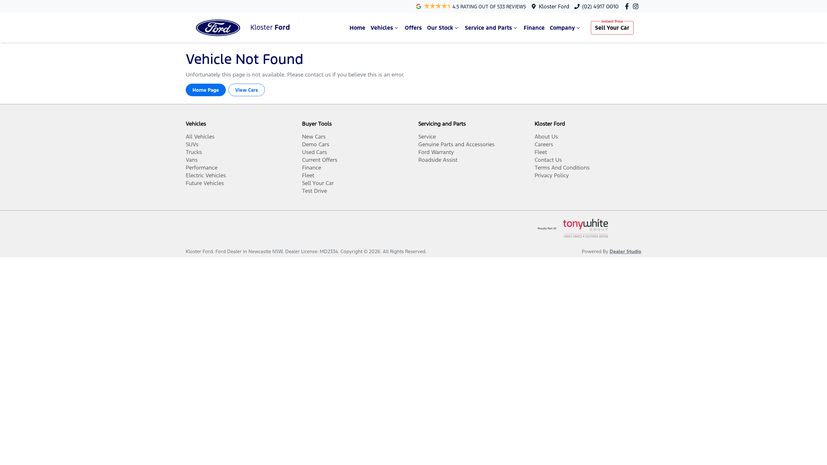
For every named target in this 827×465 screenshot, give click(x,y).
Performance (201, 167)
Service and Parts (488, 27)
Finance (534, 27)
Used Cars (314, 152)
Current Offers (319, 159)
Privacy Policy (552, 175)
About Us (546, 136)
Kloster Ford (554, 6)
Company (562, 27)
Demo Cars (315, 144)
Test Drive (314, 190)
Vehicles (382, 27)
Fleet (308, 175)
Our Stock (440, 27)
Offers (413, 27)
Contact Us (548, 159)
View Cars (246, 90)
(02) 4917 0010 (600, 6)
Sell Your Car (612, 27)
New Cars (314, 136)
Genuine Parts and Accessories (456, 144)
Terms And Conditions (562, 167)
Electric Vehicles (206, 175)
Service (427, 136)
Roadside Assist (437, 159)
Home (357, 27)
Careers (544, 144)
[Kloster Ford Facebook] (628, 6)
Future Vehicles (205, 183)
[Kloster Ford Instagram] (637, 6)
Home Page (206, 90)
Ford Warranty (436, 152)
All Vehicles (200, 136)
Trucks (194, 152)
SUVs (192, 144)
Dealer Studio (625, 251)
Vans (192, 159)
